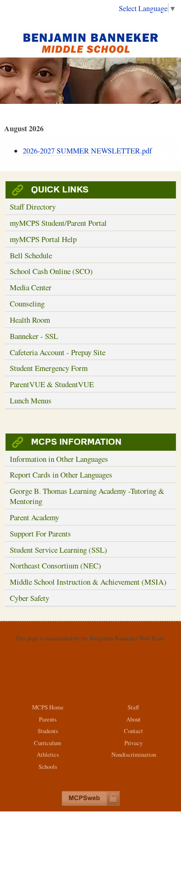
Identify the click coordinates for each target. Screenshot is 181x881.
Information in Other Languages (59, 458)
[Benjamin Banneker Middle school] (90, 42)
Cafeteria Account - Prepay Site (57, 352)
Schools (48, 766)
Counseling (27, 303)
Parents (48, 719)
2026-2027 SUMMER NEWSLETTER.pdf (87, 150)
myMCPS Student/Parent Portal (58, 222)
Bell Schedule (31, 255)
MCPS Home (48, 707)
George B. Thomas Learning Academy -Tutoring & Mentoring (87, 495)
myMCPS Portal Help (43, 239)
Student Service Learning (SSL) (58, 549)
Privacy (133, 743)
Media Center (31, 287)
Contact (133, 731)
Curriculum (47, 743)
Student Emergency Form (49, 368)
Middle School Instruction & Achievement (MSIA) (88, 581)
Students (48, 731)
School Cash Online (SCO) (51, 271)
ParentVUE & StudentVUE (52, 384)
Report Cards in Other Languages (61, 474)
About (133, 719)
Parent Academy (34, 517)
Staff (133, 707)
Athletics (48, 754)
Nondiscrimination (133, 754)
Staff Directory (33, 206)
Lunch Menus (31, 400)
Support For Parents (40, 533)
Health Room (30, 319)
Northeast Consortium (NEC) (55, 565)
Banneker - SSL (34, 336)
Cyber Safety (29, 598)
